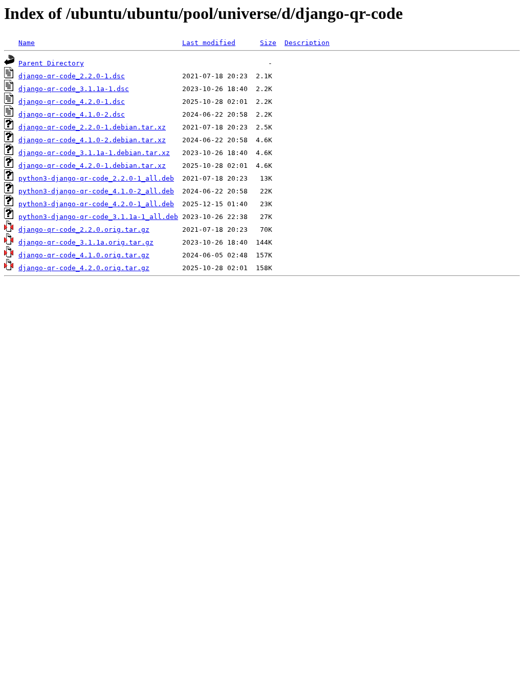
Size (268, 43)
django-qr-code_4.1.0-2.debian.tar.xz (92, 140)
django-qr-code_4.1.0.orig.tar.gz (83, 255)
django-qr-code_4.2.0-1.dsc (71, 101)
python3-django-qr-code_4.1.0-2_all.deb (96, 191)
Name (26, 43)
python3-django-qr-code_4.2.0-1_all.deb (96, 204)
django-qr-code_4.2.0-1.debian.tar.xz (92, 165)
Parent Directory (51, 63)
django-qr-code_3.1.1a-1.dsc (73, 89)
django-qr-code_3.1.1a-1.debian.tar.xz (94, 153)
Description (307, 43)
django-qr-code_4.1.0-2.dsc (71, 114)
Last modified (208, 43)
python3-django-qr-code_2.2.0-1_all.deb (96, 178)
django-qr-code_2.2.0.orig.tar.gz (83, 229)
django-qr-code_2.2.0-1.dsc (71, 76)
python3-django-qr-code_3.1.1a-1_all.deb (98, 217)
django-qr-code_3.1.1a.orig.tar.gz (86, 242)
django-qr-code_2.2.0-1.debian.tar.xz (92, 127)
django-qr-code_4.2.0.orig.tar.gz (83, 268)
